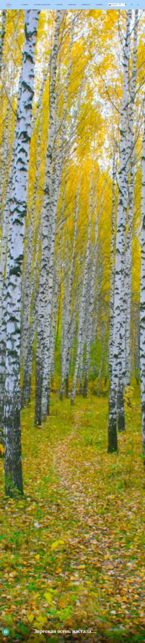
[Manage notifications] (4, 638)
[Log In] (132, 5)
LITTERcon (38, 624)
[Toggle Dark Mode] (126, 5)
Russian (114, 4)
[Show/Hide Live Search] (120, 5)
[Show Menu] (138, 4)
